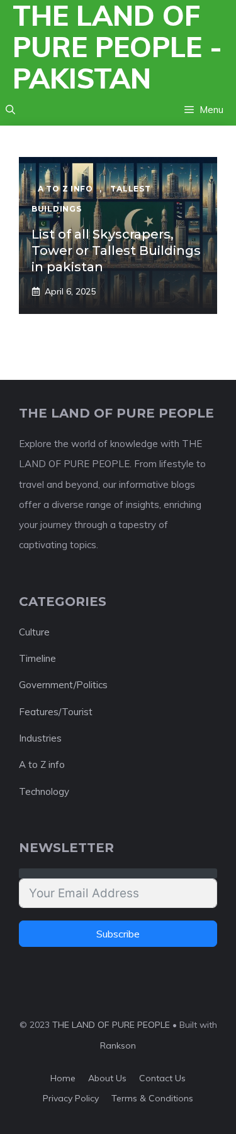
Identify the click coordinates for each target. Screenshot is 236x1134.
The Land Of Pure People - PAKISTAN (117, 47)
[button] (10, 110)
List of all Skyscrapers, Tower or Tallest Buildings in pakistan (116, 250)
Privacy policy (71, 1098)
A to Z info (42, 764)
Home (63, 1078)
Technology (44, 791)
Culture (34, 632)
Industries (40, 738)
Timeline (37, 658)
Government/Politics (63, 685)
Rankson (118, 1045)
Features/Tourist (56, 712)
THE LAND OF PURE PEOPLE (111, 1024)
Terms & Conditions (152, 1098)
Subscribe (118, 933)
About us (107, 1078)
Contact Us (162, 1078)
